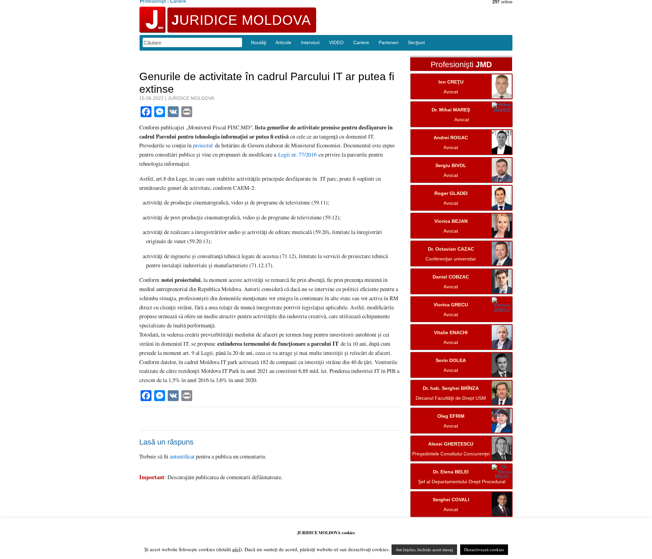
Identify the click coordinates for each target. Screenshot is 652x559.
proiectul (203, 145)
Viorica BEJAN (451, 221)
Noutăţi (258, 42)
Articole (283, 42)
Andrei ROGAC (451, 137)
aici (236, 549)
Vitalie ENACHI (451, 332)
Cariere (361, 42)
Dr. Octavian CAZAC (451, 249)
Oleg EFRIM (451, 416)
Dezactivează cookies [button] (484, 549)
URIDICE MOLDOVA (241, 20)
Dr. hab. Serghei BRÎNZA (451, 388)
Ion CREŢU (451, 82)
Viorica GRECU (451, 304)
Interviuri (310, 42)
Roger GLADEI (451, 193)
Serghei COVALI (451, 499)
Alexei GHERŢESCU (450, 444)
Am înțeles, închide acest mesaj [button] (424, 549)
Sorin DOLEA (451, 360)
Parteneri (388, 42)
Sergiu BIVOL (450, 165)
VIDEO (336, 42)
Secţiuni (416, 42)
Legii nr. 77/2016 (297, 154)
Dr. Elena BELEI (451, 471)
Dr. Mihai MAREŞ (451, 109)
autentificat (182, 456)
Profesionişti (461, 64)
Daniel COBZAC (451, 277)
